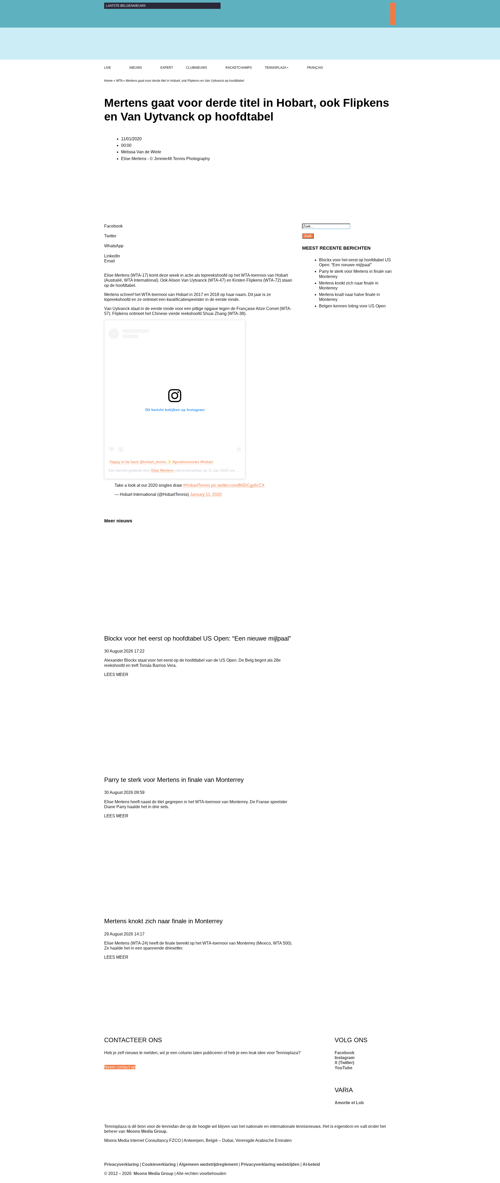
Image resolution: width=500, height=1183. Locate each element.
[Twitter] (393, 17)
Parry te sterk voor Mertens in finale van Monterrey (174, 779)
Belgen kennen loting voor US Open (352, 306)
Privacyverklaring (121, 1164)
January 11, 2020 (206, 494)
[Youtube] (393, 22)
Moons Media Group (146, 1131)
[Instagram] (393, 11)
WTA (119, 81)
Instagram (344, 1057)
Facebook (344, 1053)
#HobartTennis (196, 485)
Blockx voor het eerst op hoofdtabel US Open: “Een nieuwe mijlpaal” (197, 638)
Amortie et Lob (349, 1102)
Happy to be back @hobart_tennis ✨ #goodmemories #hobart (161, 462)
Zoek (308, 236)
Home (108, 81)
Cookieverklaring (159, 1164)
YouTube (343, 1068)
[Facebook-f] (393, 5)
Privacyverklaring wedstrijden (270, 1164)
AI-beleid (311, 1164)
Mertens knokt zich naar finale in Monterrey (163, 921)
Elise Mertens (162, 470)
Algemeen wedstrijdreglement (208, 1164)
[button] (119, 1067)
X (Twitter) (344, 1062)
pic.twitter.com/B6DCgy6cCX (238, 485)
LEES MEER (116, 674)
